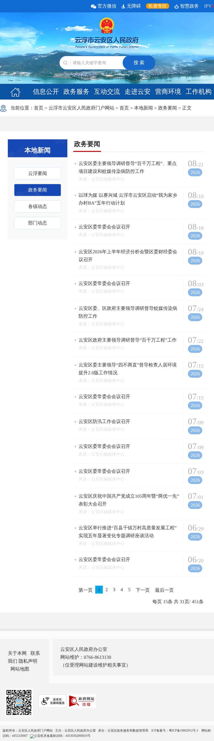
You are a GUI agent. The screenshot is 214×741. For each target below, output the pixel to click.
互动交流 (107, 91)
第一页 (86, 590)
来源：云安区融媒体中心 (101, 179)
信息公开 (46, 91)
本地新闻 (143, 108)
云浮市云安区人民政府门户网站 (81, 108)
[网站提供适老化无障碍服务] (52, 701)
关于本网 (17, 653)
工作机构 (199, 91)
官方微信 (106, 6)
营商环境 (168, 91)
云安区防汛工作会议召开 (104, 421)
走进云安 (137, 91)
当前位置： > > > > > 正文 (99, 108)
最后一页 (164, 590)
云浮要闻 (37, 173)
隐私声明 (28, 661)
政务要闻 (167, 108)
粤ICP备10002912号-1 (184, 730)
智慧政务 (189, 6)
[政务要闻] (15, 92)
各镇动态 (37, 206)
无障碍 (133, 6)
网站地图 (19, 669)
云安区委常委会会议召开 (104, 226)
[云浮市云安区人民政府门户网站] (107, 33)
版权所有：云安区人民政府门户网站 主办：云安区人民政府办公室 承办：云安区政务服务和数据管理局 (107, 733)
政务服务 (76, 91)
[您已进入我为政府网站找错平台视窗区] (81, 701)
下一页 (143, 590)
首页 (38, 108)
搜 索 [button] (139, 62)
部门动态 (37, 223)
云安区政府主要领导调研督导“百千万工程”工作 (128, 340)
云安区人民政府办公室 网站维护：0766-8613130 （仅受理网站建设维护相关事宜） (95, 657)
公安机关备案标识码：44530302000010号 (62, 736)
